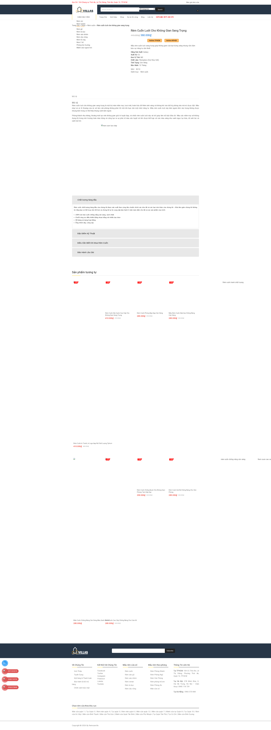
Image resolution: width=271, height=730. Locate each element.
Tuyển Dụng (78, 675)
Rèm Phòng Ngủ (156, 675)
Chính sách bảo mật (82, 688)
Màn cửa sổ (155, 689)
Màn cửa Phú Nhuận (144, 714)
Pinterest (101, 679)
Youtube (100, 684)
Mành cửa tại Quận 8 (174, 712)
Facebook (101, 671)
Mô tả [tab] (74, 96)
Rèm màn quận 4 (103, 712)
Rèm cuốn (80, 26)
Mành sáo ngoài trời (84, 48)
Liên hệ (150, 17)
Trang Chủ (103, 17)
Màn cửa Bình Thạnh (90, 714)
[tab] (135, 200)
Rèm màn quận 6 (128, 712)
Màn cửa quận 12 (143, 712)
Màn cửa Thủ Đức (107, 714)
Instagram (101, 676)
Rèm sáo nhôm (82, 34)
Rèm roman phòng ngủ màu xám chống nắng (191, 30)
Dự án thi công (132, 17)
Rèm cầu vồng (82, 37)
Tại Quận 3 (90, 712)
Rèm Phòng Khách (157, 671)
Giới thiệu (113, 17)
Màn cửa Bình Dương (186, 714)
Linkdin (100, 681)
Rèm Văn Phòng (156, 678)
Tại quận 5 (115, 712)
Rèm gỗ (80, 29)
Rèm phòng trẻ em (157, 682)
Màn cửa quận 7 (158, 712)
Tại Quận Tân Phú (160, 714)
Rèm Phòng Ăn (156, 685)
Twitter (100, 673)
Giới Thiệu (78, 671)
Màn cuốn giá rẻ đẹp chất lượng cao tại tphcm (194, 30)
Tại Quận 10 (189, 712)
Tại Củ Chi (172, 714)
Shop (122, 17)
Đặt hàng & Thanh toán (83, 678)
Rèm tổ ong (81, 40)
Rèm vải (80, 21)
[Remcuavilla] (85, 9)
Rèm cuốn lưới (77, 105)
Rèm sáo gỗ (129, 675)
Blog (142, 17)
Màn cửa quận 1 (78, 712)
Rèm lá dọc (81, 32)
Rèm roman (81, 24)
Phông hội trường (83, 45)
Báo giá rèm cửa (192, 2)
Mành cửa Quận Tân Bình (124, 714)
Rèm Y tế (80, 42)
